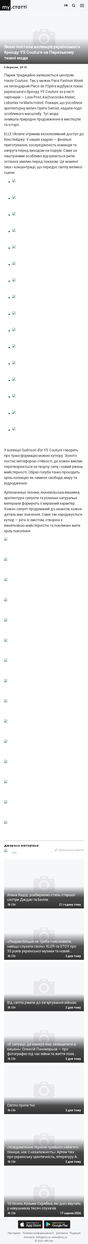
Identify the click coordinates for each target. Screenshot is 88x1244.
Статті (19, 7)
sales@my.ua (59, 1237)
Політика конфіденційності (38, 1233)
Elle (14, 852)
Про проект (14, 1233)
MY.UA (6, 5)
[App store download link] (30, 1224)
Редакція (75, 1233)
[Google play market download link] (57, 1224)
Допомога (62, 1233)
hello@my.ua (43, 1237)
